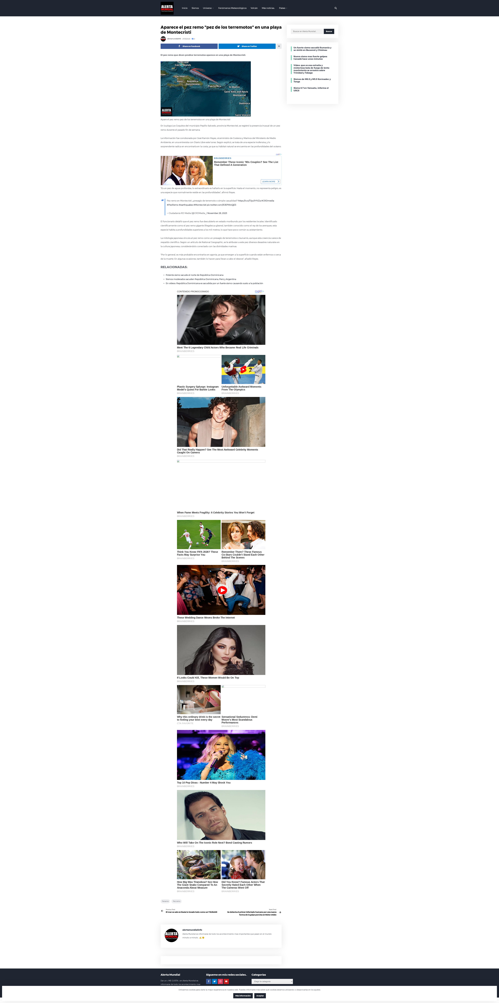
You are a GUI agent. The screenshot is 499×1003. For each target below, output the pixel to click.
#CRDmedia (267, 201)
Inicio (185, 8)
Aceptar (260, 996)
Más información (243, 996)
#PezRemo (172, 205)
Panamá (165, 901)
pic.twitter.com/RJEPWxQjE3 (221, 205)
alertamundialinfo (174, 39)
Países (282, 8)
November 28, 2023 (217, 213)
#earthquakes (186, 205)
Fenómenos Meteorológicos (232, 8)
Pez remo (176, 901)
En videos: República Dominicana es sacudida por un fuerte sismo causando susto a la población (214, 283)
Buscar (329, 31)
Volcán (254, 8)
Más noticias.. (268, 8)
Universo (207, 8)
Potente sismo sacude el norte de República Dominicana (194, 275)
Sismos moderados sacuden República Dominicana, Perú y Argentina (201, 279)
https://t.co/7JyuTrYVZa (249, 201)
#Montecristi (199, 205)
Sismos (195, 8)
